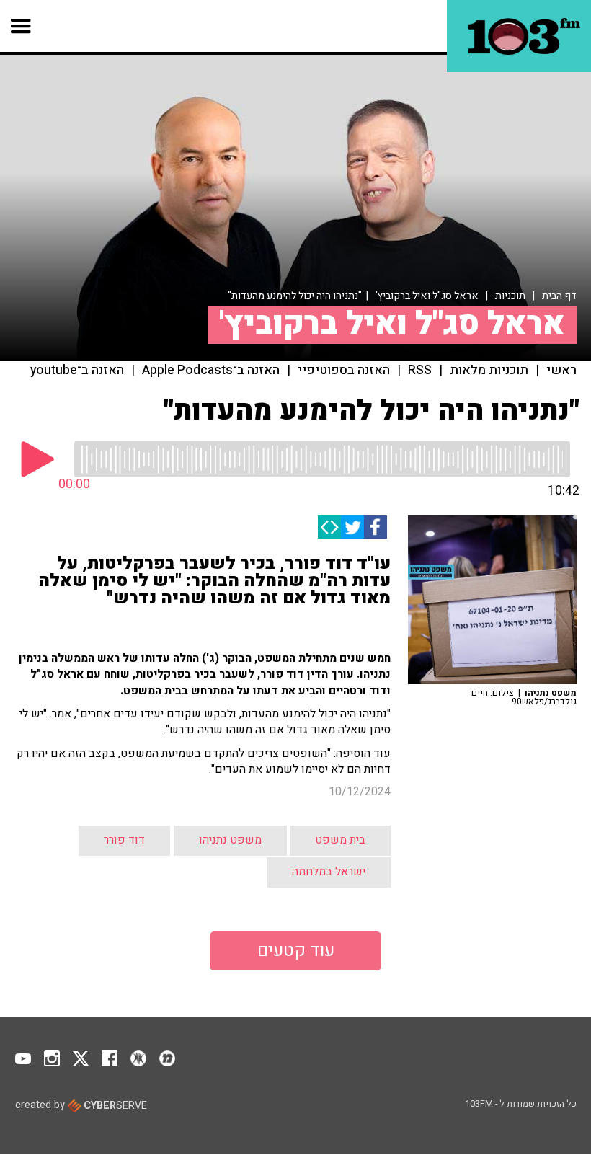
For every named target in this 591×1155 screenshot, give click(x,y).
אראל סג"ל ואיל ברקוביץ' (427, 296)
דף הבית (559, 296)
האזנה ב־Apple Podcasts (211, 370)
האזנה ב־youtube (77, 370)
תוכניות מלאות (489, 370)
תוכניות (510, 296)
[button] (21, 26)
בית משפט (340, 840)
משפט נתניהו (230, 840)
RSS (420, 370)
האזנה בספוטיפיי (344, 370)
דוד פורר (124, 840)
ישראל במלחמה (328, 871)
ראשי (561, 370)
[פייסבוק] (375, 527)
